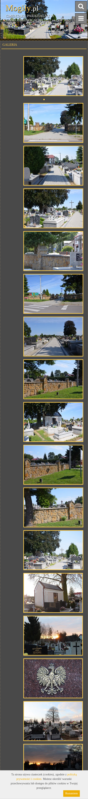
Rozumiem (71, 793)
